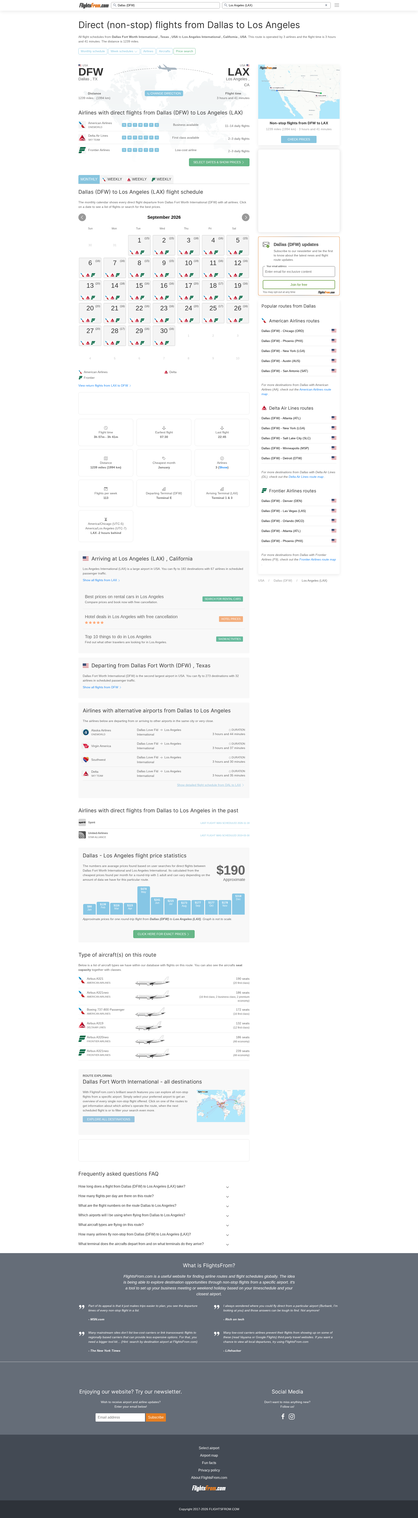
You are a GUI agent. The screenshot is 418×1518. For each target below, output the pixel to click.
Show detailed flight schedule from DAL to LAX (209, 785)
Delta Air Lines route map (306, 476)
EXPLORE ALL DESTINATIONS (108, 1119)
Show (223, 467)
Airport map (209, 1455)
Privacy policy (209, 1470)
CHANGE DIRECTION (165, 93)
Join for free (298, 284)
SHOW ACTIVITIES (229, 639)
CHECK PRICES (299, 139)
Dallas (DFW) (283, 580)
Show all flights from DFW (101, 687)
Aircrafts (164, 51)
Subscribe (156, 1417)
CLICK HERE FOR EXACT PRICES (162, 934)
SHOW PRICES (217, 162)
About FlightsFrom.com (209, 1477)
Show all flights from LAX (100, 580)
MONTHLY (89, 179)
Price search (184, 51)
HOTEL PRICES (231, 619)
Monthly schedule (93, 51)
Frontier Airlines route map (317, 559)
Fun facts (209, 1463)
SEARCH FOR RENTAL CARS (223, 599)
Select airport (209, 1448)
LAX (238, 72)
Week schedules (122, 51)
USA (261, 580)
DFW (90, 72)
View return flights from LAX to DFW (103, 385)
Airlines (148, 51)
